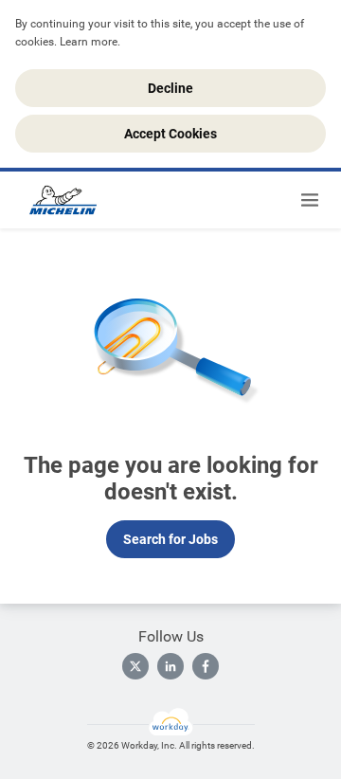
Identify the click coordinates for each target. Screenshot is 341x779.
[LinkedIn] (170, 666)
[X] (135, 666)
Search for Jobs (170, 539)
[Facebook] (205, 666)
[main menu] (309, 200)
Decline (170, 88)
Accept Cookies (170, 133)
